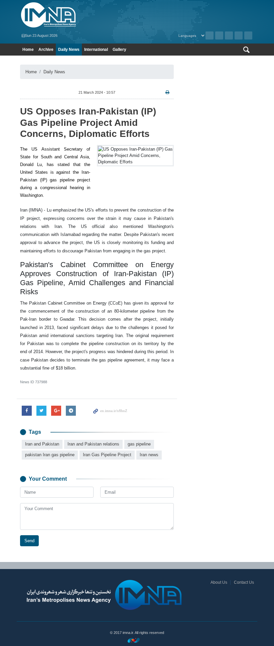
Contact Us (244, 582)
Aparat (239, 35)
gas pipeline (139, 444)
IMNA (77, 15)
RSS (219, 35)
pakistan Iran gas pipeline (50, 454)
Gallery (119, 49)
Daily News (69, 49)
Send (29, 540)
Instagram (229, 35)
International (96, 49)
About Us (219, 582)
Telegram (248, 35)
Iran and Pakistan (42, 444)
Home (28, 49)
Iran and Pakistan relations (93, 444)
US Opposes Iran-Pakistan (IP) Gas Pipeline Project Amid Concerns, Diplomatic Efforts (88, 122)
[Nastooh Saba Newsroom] (137, 640)
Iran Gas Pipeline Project (107, 454)
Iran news (149, 454)
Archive (210, 35)
